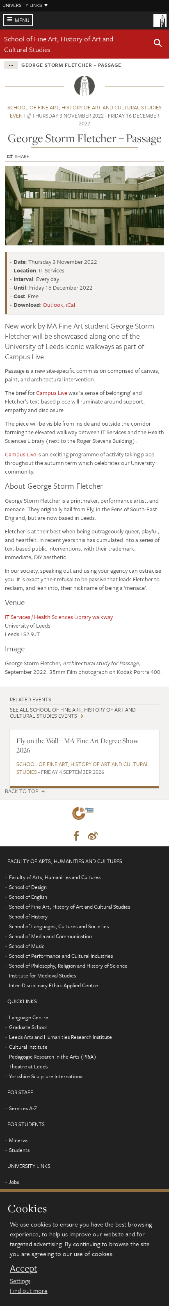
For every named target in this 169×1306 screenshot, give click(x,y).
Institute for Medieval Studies (42, 975)
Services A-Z (23, 1108)
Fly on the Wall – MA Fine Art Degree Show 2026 (77, 745)
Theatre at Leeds (28, 1066)
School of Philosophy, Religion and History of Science (68, 965)
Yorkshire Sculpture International (46, 1076)
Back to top (21, 791)
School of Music (26, 946)
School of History (28, 916)
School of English (28, 897)
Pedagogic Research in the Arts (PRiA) (52, 1056)
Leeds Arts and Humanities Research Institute (60, 1037)
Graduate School (28, 1027)
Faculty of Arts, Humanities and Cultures (54, 877)
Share (22, 156)
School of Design (28, 887)
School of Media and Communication (50, 936)
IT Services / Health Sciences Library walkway (59, 616)
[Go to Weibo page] (93, 836)
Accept (23, 1268)
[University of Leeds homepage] (160, 19)
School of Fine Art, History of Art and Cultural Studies (82, 768)
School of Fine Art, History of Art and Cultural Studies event (84, 111)
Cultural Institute (28, 1047)
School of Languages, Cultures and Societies (59, 926)
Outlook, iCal (59, 304)
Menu (22, 20)
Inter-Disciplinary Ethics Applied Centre (53, 985)
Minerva (18, 1140)
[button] (158, 44)
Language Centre (28, 1017)
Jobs (14, 1182)
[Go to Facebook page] (76, 836)
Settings (20, 1280)
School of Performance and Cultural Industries (61, 956)
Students (19, 1150)
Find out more (29, 1290)
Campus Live (51, 392)
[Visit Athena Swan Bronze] (84, 815)
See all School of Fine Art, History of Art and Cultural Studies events (73, 712)
